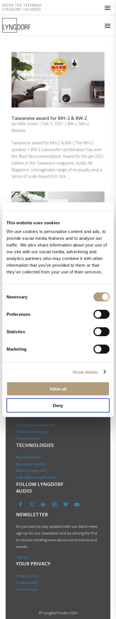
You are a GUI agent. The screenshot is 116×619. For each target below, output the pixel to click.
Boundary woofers (31, 464)
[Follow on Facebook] (20, 504)
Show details (85, 371)
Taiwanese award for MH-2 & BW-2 (49, 118)
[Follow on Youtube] (76, 504)
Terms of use (27, 589)
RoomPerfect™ (28, 457)
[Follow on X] (31, 504)
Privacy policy (27, 575)
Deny (58, 405)
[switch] (101, 314)
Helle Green (27, 123)
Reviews (19, 130)
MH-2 (84, 123)
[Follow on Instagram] (54, 504)
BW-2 (72, 123)
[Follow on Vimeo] (65, 504)
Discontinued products (35, 425)
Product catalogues (32, 431)
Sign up (22, 556)
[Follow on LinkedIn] (43, 504)
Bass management (31, 470)
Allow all (58, 389)
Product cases (28, 438)
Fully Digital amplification (36, 477)
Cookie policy (27, 582)
